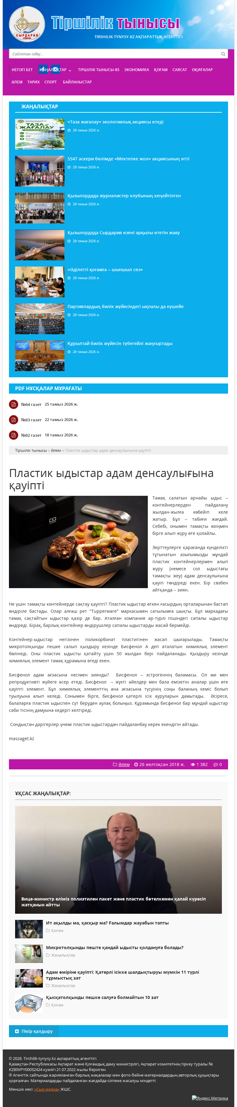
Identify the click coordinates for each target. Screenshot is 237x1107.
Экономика (136, 69)
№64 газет (31, 404)
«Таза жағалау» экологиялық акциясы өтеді (116, 122)
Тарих (33, 82)
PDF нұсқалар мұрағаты (48, 388)
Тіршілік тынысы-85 (98, 69)
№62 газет (31, 435)
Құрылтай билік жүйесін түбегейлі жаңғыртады (120, 343)
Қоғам (161, 69)
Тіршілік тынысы (94, 24)
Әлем (17, 82)
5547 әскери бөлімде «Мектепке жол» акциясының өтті (128, 159)
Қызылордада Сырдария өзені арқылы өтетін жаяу (124, 232)
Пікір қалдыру (36, 1031)
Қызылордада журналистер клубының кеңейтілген (124, 196)
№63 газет (31, 420)
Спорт (50, 82)
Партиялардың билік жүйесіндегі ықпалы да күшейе (126, 306)
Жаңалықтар (52, 69)
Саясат (180, 69)
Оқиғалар (202, 69)
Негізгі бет (22, 69)
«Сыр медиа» (47, 1089)
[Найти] (223, 53)
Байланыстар (77, 82)
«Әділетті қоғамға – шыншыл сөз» (105, 269)
